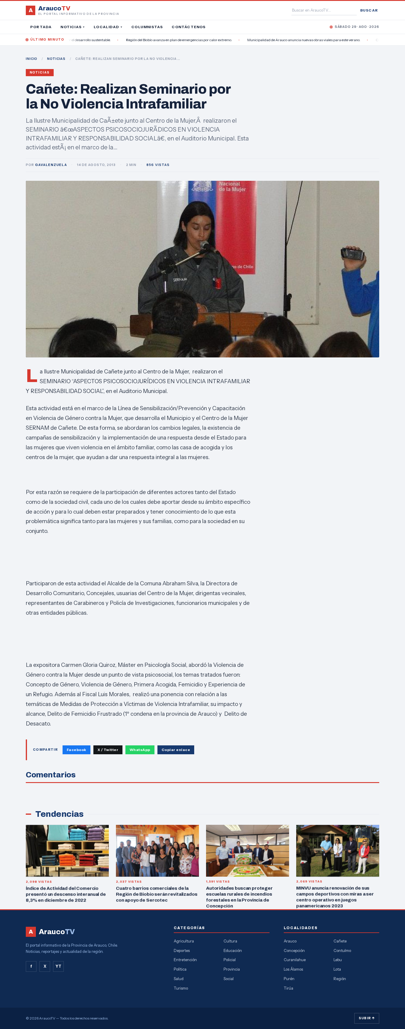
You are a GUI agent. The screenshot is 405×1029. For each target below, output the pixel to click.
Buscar (369, 10)
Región (340, 978)
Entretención (185, 959)
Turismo (181, 988)
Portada (41, 27)
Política (180, 969)
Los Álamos (293, 969)
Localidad (108, 27)
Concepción (294, 950)
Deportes (182, 950)
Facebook (76, 749)
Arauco (290, 941)
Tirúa (288, 988)
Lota (337, 969)
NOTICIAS (56, 59)
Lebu (338, 959)
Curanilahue (295, 959)
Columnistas (147, 27)
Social (229, 978)
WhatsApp (140, 749)
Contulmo (342, 950)
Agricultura (184, 941)
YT (58, 966)
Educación (233, 950)
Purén (289, 978)
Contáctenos (188, 27)
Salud (179, 978)
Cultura (230, 941)
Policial (230, 959)
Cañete (340, 941)
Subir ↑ (367, 1018)
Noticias (72, 27)
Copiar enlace (176, 749)
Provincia (232, 969)
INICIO (31, 59)
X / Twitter (108, 749)
